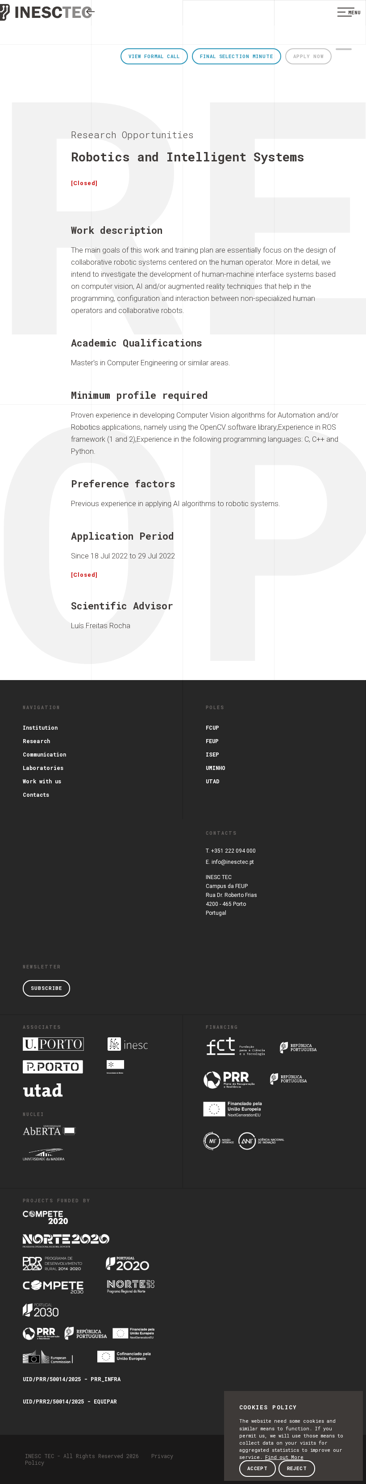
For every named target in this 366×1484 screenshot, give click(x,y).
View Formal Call (154, 56)
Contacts (36, 794)
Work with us (42, 781)
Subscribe (46, 988)
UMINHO (215, 767)
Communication (44, 754)
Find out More (284, 1457)
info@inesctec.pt (233, 862)
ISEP (212, 754)
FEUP (212, 740)
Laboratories (43, 767)
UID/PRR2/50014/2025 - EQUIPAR (70, 1401)
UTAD (213, 781)
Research (36, 740)
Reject (297, 1468)
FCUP (212, 727)
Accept (257, 1468)
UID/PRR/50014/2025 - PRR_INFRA (72, 1379)
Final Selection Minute (236, 56)
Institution (40, 727)
